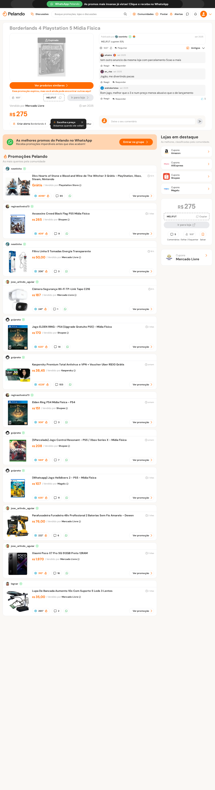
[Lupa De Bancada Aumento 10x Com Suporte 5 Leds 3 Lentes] (18, 613)
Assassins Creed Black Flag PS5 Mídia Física (61, 213)
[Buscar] (125, 14)
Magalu (61, 483)
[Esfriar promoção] (101, 48)
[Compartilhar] (70, 196)
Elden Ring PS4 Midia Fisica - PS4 (53, 402)
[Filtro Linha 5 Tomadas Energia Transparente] (18, 273)
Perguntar (122, 48)
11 (59, 497)
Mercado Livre (34, 105)
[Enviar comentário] (200, 121)
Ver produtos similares (50, 85)
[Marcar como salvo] (203, 234)
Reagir (107, 65)
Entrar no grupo (133, 142)
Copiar (203, 216)
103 (61, 384)
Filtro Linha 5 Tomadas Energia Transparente (61, 251)
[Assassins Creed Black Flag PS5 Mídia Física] (18, 235)
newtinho (122, 36)
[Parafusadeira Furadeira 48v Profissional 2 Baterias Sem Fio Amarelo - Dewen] (18, 537)
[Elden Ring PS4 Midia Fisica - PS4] (18, 424)
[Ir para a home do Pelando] (14, 14)
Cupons (187, 257)
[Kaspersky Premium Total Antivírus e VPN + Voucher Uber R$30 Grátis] (18, 386)
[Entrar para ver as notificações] (195, 14)
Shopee (62, 219)
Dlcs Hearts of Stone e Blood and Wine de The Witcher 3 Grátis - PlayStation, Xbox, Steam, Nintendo (87, 177)
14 (59, 346)
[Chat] (187, 14)
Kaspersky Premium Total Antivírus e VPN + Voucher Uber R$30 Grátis (78, 364)
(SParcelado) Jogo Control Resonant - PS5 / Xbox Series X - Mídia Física (79, 440)
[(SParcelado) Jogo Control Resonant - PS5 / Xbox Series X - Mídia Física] (18, 462)
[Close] (82, 122)
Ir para (78, 97)
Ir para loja (184, 225)
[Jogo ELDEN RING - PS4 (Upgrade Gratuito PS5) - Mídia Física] (18, 348)
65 (61, 195)
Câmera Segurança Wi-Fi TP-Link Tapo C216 (61, 289)
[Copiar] (60, 98)
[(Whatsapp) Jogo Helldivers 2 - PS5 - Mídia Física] (18, 499)
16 (58, 573)
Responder (121, 65)
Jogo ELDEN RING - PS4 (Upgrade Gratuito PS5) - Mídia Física (72, 327)
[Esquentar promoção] (111, 48)
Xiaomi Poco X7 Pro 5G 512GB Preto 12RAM (60, 553)
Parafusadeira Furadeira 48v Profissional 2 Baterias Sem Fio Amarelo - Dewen (83, 515)
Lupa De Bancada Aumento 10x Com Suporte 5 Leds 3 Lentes (72, 591)
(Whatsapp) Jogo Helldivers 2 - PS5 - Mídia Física (64, 477)
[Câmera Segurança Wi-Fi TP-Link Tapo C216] (18, 311)
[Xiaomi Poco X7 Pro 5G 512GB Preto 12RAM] (18, 575)
